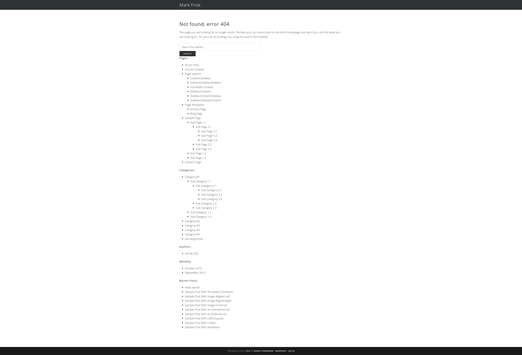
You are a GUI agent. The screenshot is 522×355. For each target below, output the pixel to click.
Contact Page (193, 162)
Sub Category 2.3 (206, 208)
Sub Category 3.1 (211, 190)
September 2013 (195, 273)
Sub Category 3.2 (211, 194)
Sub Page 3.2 (209, 135)
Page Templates (194, 105)
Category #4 (192, 230)
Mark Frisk (190, 5)
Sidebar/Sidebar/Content (205, 100)
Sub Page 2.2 (204, 144)
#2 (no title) (192, 65)
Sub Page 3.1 (209, 131)
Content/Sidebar (200, 78)
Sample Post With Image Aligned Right (208, 301)
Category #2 (192, 221)
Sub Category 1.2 (200, 212)
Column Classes (194, 69)
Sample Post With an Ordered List (205, 314)
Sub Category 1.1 (200, 181)
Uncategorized (194, 239)
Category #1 (192, 177)
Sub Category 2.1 (206, 186)
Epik (248, 351)
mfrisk (188, 253)
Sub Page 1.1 (198, 122)
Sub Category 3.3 (211, 199)
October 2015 (193, 268)
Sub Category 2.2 (206, 203)
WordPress (280, 351)
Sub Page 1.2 (198, 153)
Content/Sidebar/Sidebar (205, 82)
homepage (293, 32)
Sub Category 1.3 (200, 216)
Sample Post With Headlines (202, 327)
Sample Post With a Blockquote (204, 318)
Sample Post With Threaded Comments (209, 292)
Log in (291, 351)
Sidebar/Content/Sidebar (205, 96)
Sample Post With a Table (200, 323)
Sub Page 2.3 (204, 149)
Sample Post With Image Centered (206, 305)
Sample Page (193, 118)
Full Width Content (201, 87)
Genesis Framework (264, 351)
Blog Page (196, 113)
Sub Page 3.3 (209, 140)
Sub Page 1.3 (198, 158)
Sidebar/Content (200, 91)
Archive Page (198, 109)
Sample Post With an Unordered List (207, 309)
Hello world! (192, 287)
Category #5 (192, 234)
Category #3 (192, 225)
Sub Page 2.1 (204, 127)
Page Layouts (193, 74)
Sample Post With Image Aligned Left (207, 296)
